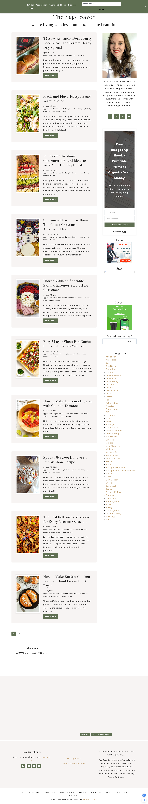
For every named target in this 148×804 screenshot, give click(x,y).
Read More (51, 76)
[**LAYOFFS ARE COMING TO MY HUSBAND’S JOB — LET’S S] (65, 688)
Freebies (110, 406)
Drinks (63, 55)
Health (64, 298)
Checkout (74, 795)
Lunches (74, 109)
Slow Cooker (112, 480)
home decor (112, 427)
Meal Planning (75, 414)
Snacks (46, 176)
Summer (110, 495)
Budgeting (111, 369)
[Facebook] (23, 766)
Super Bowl (54, 357)
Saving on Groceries (51, 416)
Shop (118, 792)
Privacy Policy (74, 758)
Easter (109, 397)
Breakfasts (111, 366)
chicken (56, 594)
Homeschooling (67, 792)
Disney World (112, 390)
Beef (108, 363)
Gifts (108, 412)
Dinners (56, 109)
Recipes (69, 55)
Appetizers (47, 55)
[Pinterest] (34, 766)
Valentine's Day (113, 513)
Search (130, 341)
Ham (108, 418)
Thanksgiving (61, 112)
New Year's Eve (113, 458)
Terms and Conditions (74, 763)
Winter (52, 176)
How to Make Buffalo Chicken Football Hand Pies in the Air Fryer (66, 581)
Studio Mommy (90, 800)
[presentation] (28, 55)
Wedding (110, 517)
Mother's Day (112, 452)
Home (21, 792)
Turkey (109, 507)
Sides (53, 112)
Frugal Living (58, 414)
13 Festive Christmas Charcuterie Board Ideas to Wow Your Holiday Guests (64, 160)
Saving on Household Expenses (121, 470)
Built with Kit (119, 231)
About (108, 792)
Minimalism (111, 449)
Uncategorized (79, 55)
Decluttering (112, 381)
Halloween (68, 470)
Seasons (46, 112)
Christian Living (113, 375)
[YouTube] (39, 766)
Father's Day (112, 403)
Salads (88, 109)
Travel (109, 504)
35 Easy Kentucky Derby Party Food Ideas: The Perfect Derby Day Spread (67, 43)
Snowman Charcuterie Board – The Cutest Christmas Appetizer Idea (67, 224)
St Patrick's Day (113, 492)
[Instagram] (29, 766)
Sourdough (111, 486)
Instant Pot (111, 437)
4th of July (111, 357)
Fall (61, 109)
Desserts (56, 55)
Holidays (66, 109)
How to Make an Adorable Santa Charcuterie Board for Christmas (65, 285)
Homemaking (112, 434)
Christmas (57, 173)
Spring (109, 489)
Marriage (110, 443)
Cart (126, 792)
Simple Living (50, 792)
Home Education (114, 430)
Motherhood (112, 455)
